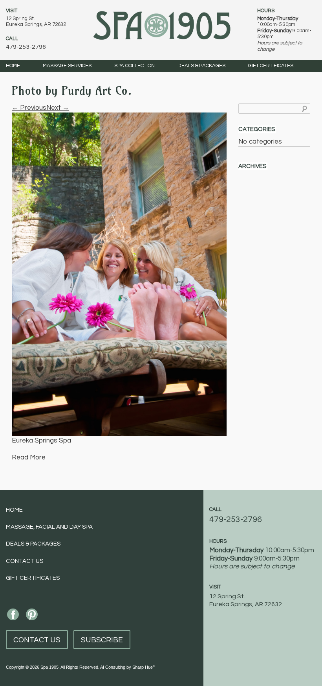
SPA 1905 (161, 24)
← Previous (29, 107)
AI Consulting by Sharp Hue (127, 667)
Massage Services (67, 65)
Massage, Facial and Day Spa (49, 527)
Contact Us (24, 561)
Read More (29, 457)
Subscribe (102, 640)
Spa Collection (134, 65)
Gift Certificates (270, 65)
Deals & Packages (201, 65)
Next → (57, 107)
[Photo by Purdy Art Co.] (119, 274)
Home (13, 65)
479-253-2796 (26, 47)
